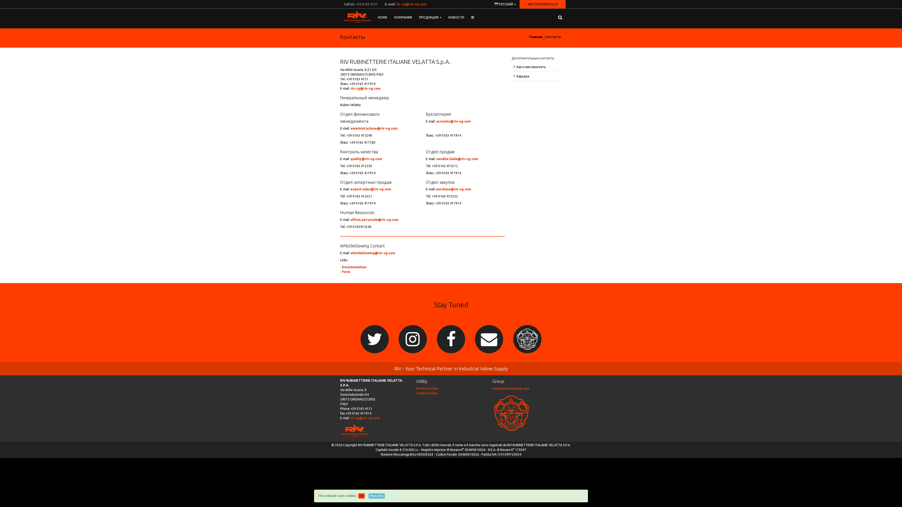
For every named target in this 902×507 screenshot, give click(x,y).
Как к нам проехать (531, 67)
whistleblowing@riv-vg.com (372, 253)
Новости (456, 17)
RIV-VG (355, 17)
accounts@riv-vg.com (453, 121)
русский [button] (506, 4)
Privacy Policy (427, 388)
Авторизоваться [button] (542, 4)
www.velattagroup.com (511, 388)
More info (376, 495)
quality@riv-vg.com (366, 159)
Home (382, 17)
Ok (361, 495)
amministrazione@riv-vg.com (373, 128)
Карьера (523, 76)
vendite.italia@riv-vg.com (457, 159)
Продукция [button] (429, 17)
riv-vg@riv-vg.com (411, 4)
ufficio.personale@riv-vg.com (374, 220)
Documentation (354, 267)
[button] (473, 17)
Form (346, 272)
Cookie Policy (427, 393)
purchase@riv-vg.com (453, 189)
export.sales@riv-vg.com (370, 189)
